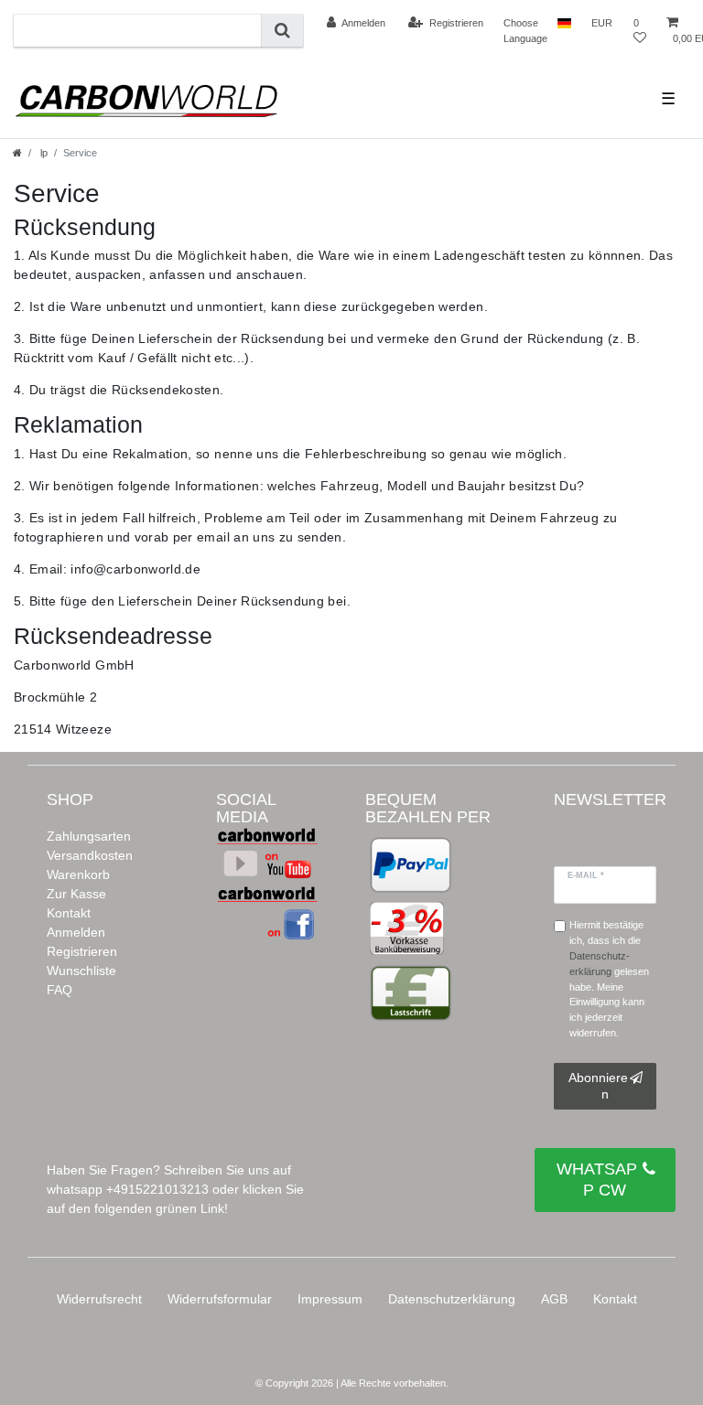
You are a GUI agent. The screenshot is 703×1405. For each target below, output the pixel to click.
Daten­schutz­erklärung (451, 1299)
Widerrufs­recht (99, 1299)
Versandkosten (90, 855)
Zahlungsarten (89, 836)
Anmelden (76, 932)
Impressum (329, 1299)
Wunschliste (81, 970)
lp (43, 152)
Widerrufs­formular (220, 1299)
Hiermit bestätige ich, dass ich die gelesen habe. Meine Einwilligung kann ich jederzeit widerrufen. (609, 978)
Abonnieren (598, 1085)
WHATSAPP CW (597, 1179)
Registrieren (82, 951)
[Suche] (282, 31)
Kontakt (69, 913)
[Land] (564, 23)
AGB (554, 1299)
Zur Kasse (76, 893)
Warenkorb (78, 874)
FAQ (59, 989)
